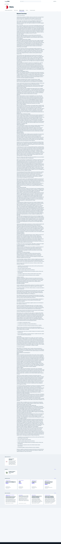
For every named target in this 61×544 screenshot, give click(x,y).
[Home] (12, 1)
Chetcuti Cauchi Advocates (21, 15)
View (55, 469)
